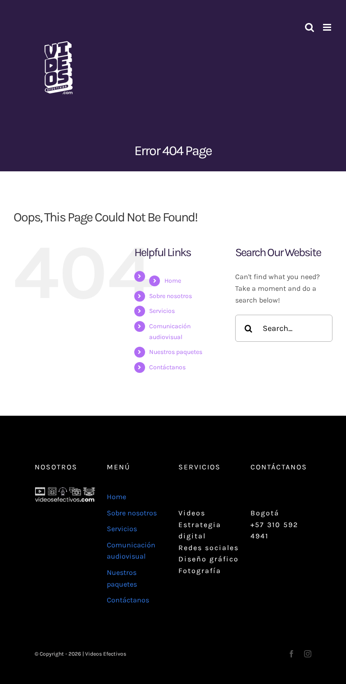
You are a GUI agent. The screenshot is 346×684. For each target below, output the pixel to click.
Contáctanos (167, 367)
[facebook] (291, 653)
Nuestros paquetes (175, 352)
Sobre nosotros (170, 296)
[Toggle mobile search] (309, 27)
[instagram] (307, 653)
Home (172, 281)
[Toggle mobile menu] (327, 27)
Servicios (162, 311)
